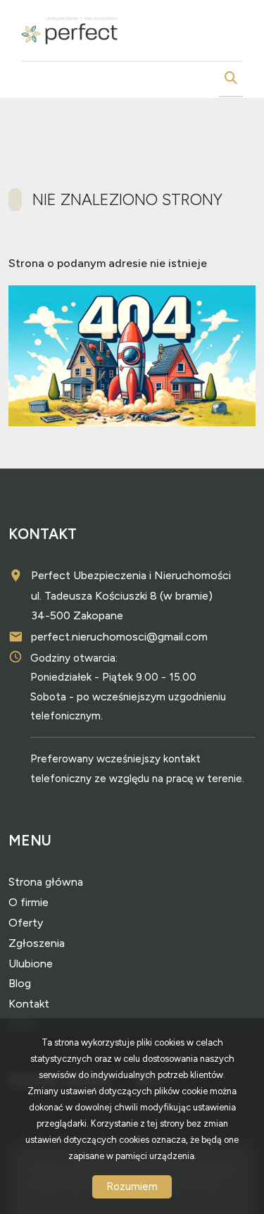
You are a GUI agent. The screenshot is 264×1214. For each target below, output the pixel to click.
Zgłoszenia (36, 943)
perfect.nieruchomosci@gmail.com (119, 636)
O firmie (28, 902)
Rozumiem (132, 1186)
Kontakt (28, 1003)
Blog (19, 983)
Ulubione (30, 963)
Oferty (25, 922)
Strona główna (45, 881)
